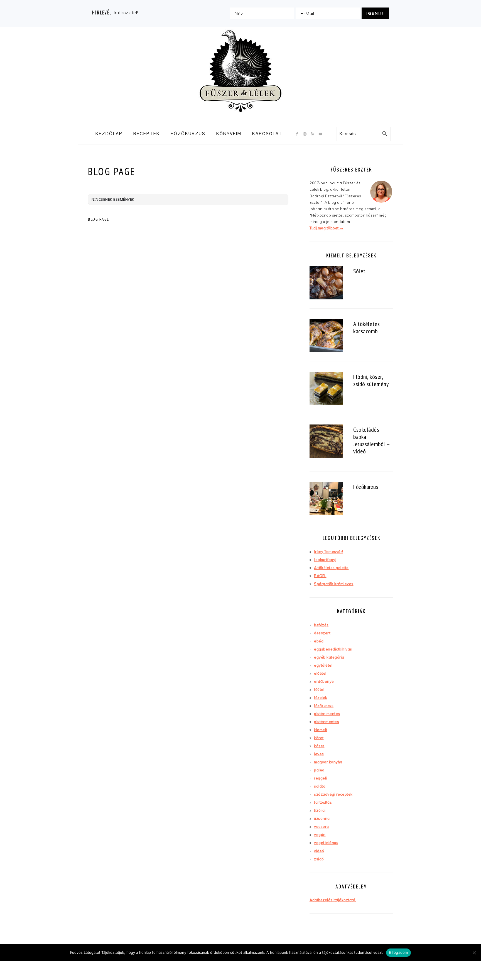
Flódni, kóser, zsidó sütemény (371, 380)
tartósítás (323, 802)
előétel (320, 673)
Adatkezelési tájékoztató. (333, 900)
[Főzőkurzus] (326, 499)
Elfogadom (398, 952)
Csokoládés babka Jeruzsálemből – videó (371, 440)
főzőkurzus (323, 705)
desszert (322, 633)
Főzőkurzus (365, 487)
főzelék (320, 697)
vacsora (321, 826)
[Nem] (474, 952)
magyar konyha (328, 762)
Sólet (359, 271)
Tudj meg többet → (326, 228)
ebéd (318, 641)
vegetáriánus (326, 842)
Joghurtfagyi (325, 559)
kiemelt (320, 729)
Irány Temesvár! (328, 551)
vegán (320, 834)
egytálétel (323, 665)
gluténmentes (326, 721)
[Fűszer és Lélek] (240, 118)
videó (319, 851)
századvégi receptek (333, 794)
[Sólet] (326, 283)
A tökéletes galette (331, 567)
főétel (319, 689)
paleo (319, 770)
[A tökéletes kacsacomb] (326, 336)
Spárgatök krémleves (334, 584)
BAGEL (320, 575)
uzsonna (322, 818)
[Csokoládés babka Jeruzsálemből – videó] (326, 441)
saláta (319, 786)
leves (319, 754)
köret (319, 738)
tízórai (320, 810)
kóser (319, 746)
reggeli (320, 778)
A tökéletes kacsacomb (366, 327)
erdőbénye (324, 681)
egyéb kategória (329, 657)
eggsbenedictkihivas (333, 649)
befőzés (321, 625)
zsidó (319, 859)
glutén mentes (327, 713)
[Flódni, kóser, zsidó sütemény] (326, 389)
